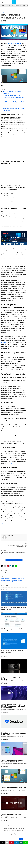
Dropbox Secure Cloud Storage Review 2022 (13, 734)
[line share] (16, 566)
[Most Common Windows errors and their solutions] (14, 641)
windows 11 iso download (7, 581)
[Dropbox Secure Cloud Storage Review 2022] (14, 721)
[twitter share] (2, 566)
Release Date (18, 5)
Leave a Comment (14, 559)
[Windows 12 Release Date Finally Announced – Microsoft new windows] (14, 693)
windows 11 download (17, 580)
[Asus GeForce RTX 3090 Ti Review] (14, 666)
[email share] (5, 566)
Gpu (2, 674)
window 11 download (5, 580)
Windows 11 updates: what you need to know (13, 788)
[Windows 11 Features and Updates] (14, 803)
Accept (20, 839)
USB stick (4, 342)
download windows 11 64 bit (18, 578)
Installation (25, 5)
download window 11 (5, 578)
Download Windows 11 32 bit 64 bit (13, 95)
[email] (7, 842)
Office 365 (10, 463)
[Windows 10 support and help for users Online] (14, 619)
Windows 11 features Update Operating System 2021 (12, 761)
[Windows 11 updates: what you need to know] (14, 776)
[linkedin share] (10, 566)
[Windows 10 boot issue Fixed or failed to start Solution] (14, 598)
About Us (8, 5)
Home (3, 5)
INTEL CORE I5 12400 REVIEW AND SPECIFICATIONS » (17, 545)
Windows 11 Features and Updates (11, 815)
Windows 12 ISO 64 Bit (14, 43)
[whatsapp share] (13, 566)
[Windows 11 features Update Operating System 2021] (14, 748)
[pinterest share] (8, 566)
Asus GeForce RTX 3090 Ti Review (11, 678)
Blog (13, 5)
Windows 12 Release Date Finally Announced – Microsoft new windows (13, 706)
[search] (26, 2)
